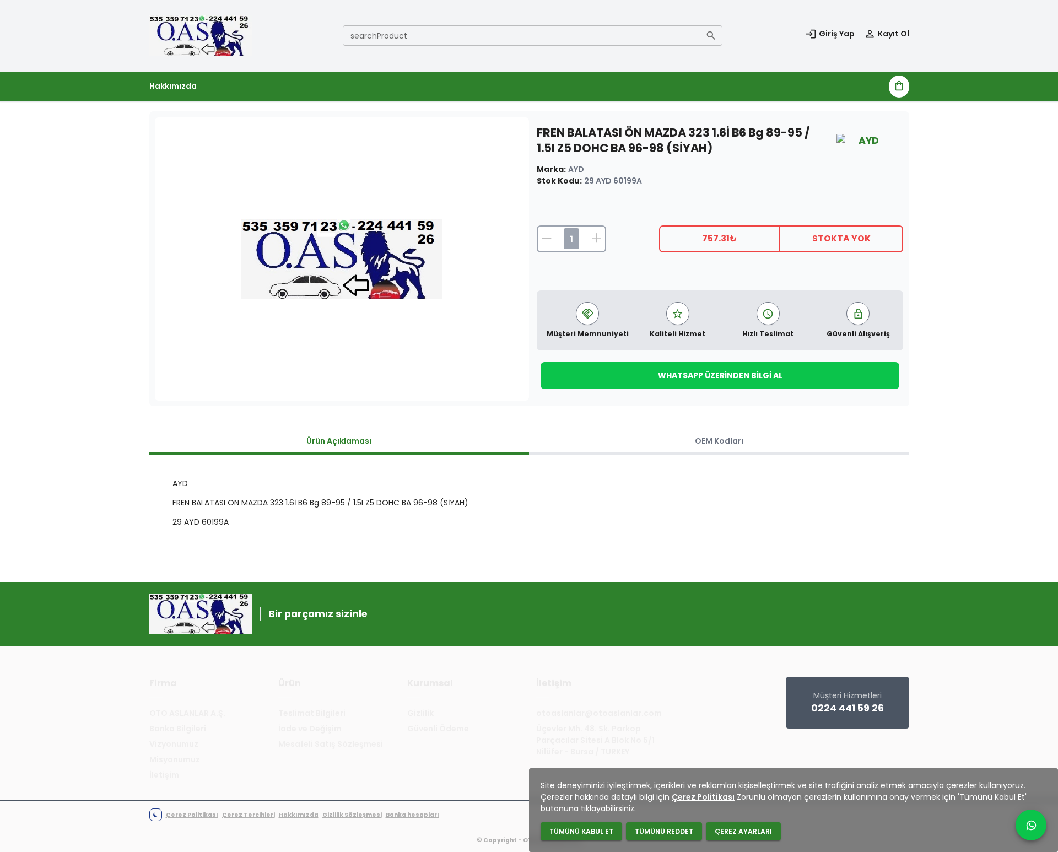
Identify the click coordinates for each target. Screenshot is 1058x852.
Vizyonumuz (173, 743)
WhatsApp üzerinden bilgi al (720, 375)
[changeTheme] (155, 814)
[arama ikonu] (711, 35)
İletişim (164, 774)
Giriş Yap (837, 33)
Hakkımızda (173, 85)
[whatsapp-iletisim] (1031, 825)
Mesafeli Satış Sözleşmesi (330, 743)
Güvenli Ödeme (438, 728)
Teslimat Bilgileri (312, 713)
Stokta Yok (841, 238)
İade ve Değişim (310, 728)
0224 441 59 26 (847, 708)
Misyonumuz (174, 759)
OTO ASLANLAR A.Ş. (187, 713)
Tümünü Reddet (664, 831)
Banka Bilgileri (177, 728)
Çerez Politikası (192, 815)
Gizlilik (420, 713)
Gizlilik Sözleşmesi (352, 815)
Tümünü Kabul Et (581, 831)
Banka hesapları (412, 815)
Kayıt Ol (893, 33)
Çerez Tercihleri (248, 815)
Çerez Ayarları (743, 831)
